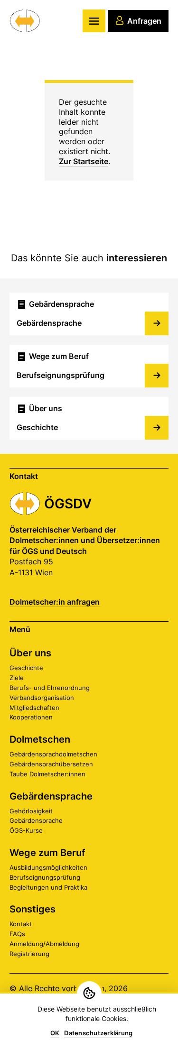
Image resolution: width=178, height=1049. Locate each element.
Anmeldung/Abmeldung (44, 944)
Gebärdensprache (51, 796)
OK (55, 1033)
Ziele (16, 677)
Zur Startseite (83, 161)
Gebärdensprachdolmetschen (53, 754)
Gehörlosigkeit (31, 811)
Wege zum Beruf (47, 852)
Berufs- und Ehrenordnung (49, 687)
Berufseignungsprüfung (44, 877)
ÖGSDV (68, 504)
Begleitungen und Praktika (48, 887)
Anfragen (144, 21)
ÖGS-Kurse (26, 830)
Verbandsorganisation (41, 697)
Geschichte (26, 668)
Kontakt (20, 924)
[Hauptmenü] (94, 20)
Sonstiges (32, 909)
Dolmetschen (39, 739)
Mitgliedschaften (34, 707)
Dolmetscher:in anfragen (54, 602)
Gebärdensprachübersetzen (51, 764)
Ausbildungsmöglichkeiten (48, 867)
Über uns (30, 653)
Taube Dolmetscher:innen (47, 774)
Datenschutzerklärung (98, 1033)
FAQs (17, 934)
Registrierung (29, 953)
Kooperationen (31, 717)
